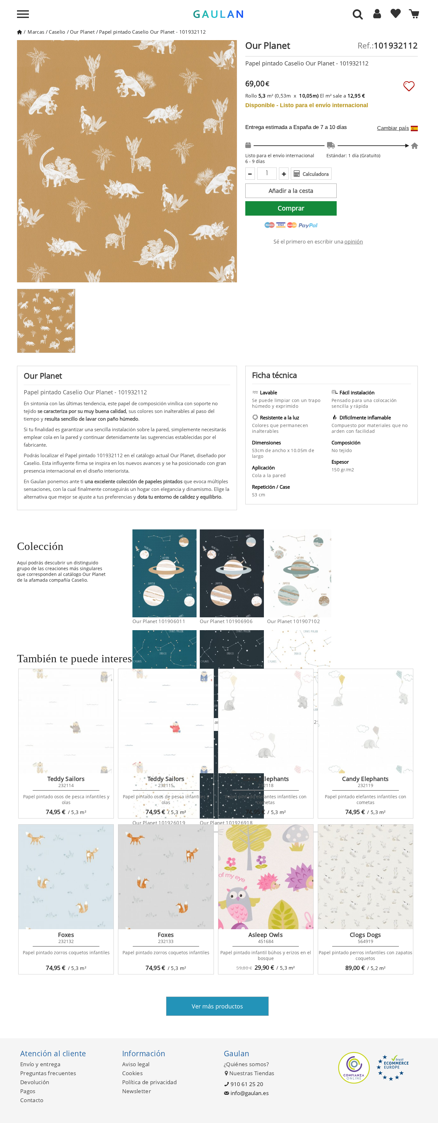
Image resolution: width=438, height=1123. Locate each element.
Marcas (36, 32)
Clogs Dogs (365, 935)
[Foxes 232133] (165, 877)
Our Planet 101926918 (226, 823)
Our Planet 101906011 (158, 621)
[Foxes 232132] (66, 877)
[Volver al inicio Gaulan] (19, 32)
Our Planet (82, 32)
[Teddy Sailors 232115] (165, 721)
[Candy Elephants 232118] (265, 721)
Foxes (66, 935)
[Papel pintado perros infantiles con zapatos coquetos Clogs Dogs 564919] (365, 877)
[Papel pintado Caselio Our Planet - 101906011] (192, 573)
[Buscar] (358, 14)
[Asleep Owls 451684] (265, 877)
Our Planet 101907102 (293, 621)
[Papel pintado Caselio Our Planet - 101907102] (327, 573)
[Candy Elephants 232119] (365, 721)
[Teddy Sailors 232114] (66, 721)
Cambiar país (393, 128)
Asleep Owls (265, 935)
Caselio (57, 32)
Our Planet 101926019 (158, 823)
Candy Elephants (265, 779)
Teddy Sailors (66, 779)
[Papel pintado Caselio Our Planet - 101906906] (260, 573)
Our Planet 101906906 (226, 621)
